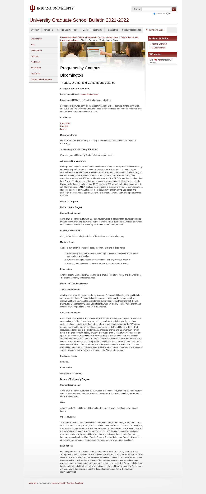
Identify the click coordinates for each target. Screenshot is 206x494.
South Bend (36, 68)
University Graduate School (72, 37)
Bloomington (36, 39)
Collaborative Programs (41, 79)
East (33, 44)
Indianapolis (36, 50)
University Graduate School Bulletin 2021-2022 (79, 20)
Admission (48, 30)
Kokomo (34, 56)
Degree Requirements (92, 30)
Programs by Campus (154, 30)
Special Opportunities (131, 30)
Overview (35, 30)
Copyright (32, 483)
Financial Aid (112, 30)
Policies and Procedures (68, 30)
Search (137, 9)
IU (169, 13)
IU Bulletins (160, 13)
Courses (64, 126)
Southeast (35, 73)
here (160, 60)
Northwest (35, 62)
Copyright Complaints (74, 483)
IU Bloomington (158, 48)
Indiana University (159, 44)
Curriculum (65, 123)
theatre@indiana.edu (89, 94)
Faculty (63, 129)
